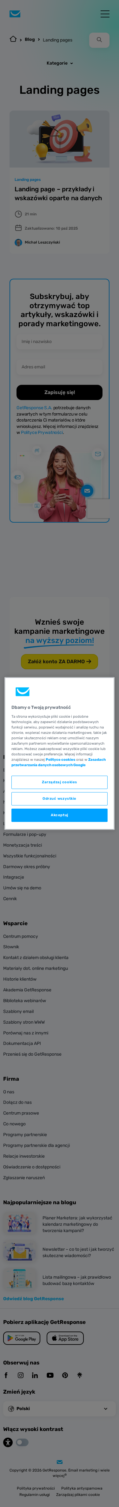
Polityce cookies (60, 759)
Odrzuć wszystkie (59, 798)
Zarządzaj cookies (59, 782)
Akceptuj (59, 815)
